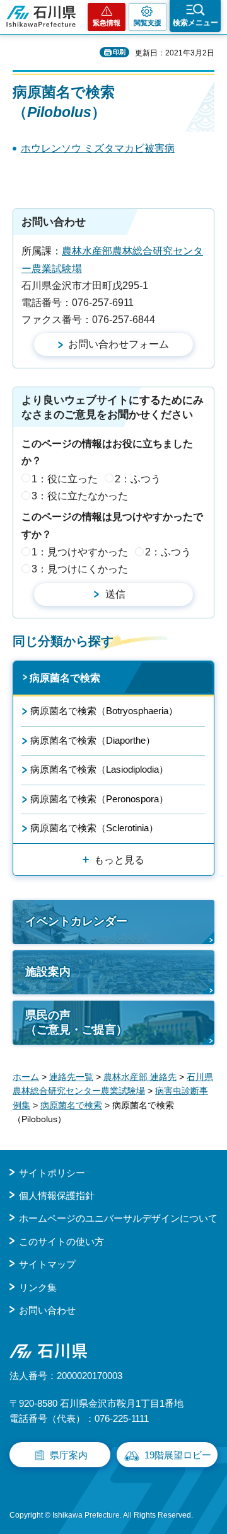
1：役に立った (65, 479)
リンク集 (38, 1287)
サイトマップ (47, 1264)
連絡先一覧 (71, 1077)
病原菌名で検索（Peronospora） (99, 798)
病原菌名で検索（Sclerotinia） (94, 827)
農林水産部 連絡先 (140, 1077)
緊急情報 (106, 22)
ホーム (26, 1077)
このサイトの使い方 (61, 1241)
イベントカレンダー (76, 921)
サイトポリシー (52, 1173)
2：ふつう (138, 479)
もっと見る (119, 860)
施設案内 (48, 971)
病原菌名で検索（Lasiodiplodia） (99, 769)
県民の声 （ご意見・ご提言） (76, 1022)
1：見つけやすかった (80, 552)
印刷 (119, 51)
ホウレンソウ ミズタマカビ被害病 (98, 148)
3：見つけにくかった (80, 569)
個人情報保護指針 (57, 1195)
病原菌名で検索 (65, 678)
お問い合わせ (47, 1310)
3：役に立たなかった (80, 496)
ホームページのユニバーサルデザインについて (118, 1218)
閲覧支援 (147, 22)
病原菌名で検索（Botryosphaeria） (104, 710)
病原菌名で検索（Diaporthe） (92, 740)
